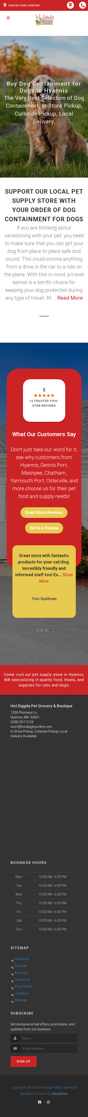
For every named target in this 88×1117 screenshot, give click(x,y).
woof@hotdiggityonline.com (31, 727)
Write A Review (44, 527)
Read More (70, 298)
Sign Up (24, 1061)
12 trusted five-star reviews (44, 403)
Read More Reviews (44, 512)
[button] (38, 630)
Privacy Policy (51, 1087)
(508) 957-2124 (22, 722)
